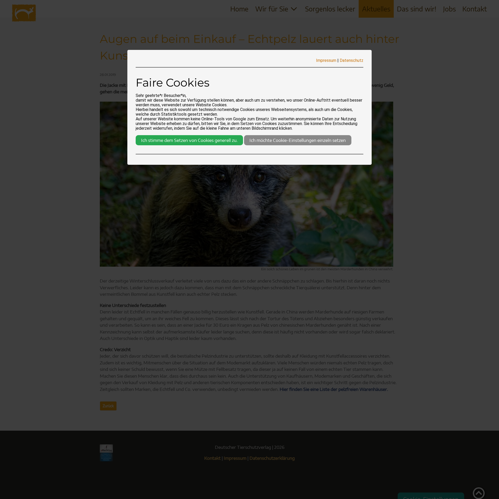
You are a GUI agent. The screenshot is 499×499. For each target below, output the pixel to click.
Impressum (326, 60)
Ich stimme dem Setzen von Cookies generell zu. (189, 140)
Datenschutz (351, 60)
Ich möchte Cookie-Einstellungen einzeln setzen (298, 140)
